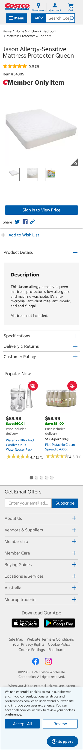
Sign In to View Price (41, 210)
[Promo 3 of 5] (41, 478)
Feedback (56, 649)
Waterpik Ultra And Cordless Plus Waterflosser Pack (20, 445)
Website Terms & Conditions (50, 639)
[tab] (41, 518)
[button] (71, 18)
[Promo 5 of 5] (51, 478)
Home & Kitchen (27, 31)
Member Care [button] (17, 553)
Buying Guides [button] (18, 564)
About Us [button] (13, 518)
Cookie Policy (59, 644)
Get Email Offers (23, 492)
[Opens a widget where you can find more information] (62, 742)
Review (60, 723)
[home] (17, 6)
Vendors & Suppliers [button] (24, 530)
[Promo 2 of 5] (36, 478)
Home (7, 31)
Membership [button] (16, 541)
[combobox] (38, 18)
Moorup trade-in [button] (20, 599)
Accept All (22, 723)
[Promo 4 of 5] (46, 478)
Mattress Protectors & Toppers (29, 36)
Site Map (16, 639)
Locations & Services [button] (24, 576)
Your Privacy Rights (28, 644)
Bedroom (49, 31)
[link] (17, 222)
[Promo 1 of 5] (31, 478)
